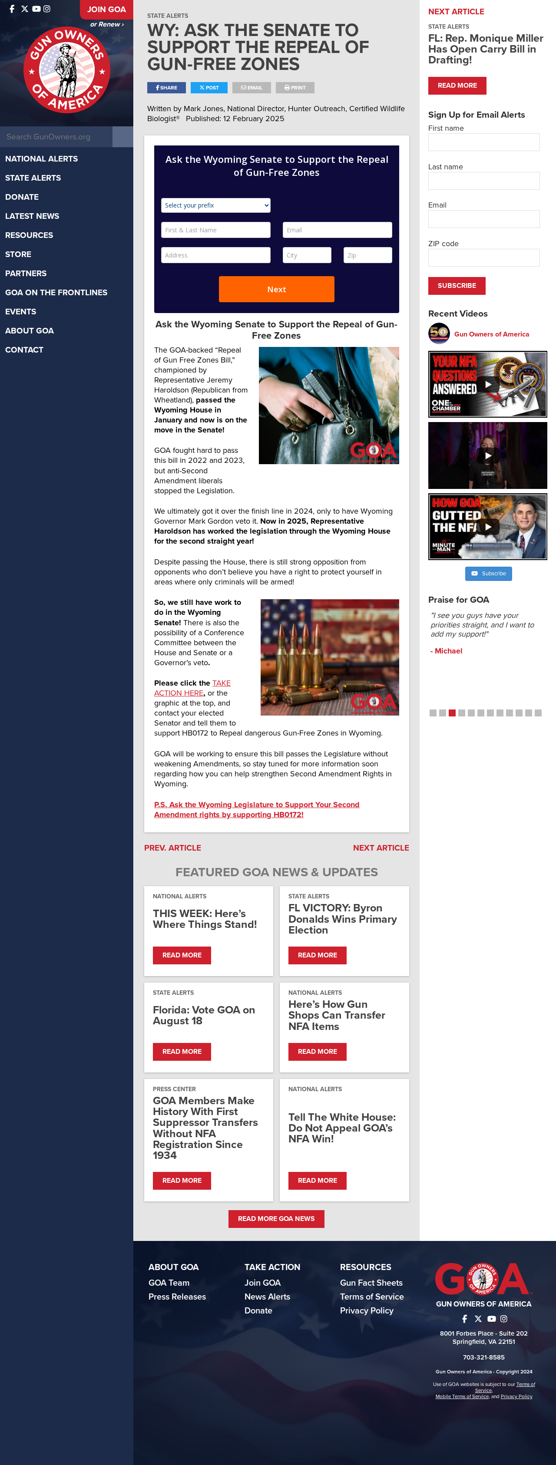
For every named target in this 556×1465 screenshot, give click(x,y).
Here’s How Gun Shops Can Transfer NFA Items (336, 1015)
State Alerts (33, 178)
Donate (22, 197)
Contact (24, 350)
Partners (25, 273)
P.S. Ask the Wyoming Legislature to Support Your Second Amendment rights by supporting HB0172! (257, 809)
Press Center (174, 1089)
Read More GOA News (276, 1218)
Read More (182, 955)
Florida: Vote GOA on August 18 (204, 1015)
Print (298, 88)
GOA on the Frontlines (56, 292)
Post (212, 88)
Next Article (381, 848)
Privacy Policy (367, 1311)
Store (18, 254)
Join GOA (106, 9)
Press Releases (177, 1297)
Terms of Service (372, 1297)
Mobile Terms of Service (462, 1396)
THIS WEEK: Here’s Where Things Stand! (205, 919)
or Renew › (106, 24)
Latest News (32, 216)
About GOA (29, 331)
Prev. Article (172, 848)
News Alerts (267, 1297)
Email (254, 88)
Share (168, 88)
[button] (433, 712)
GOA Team (169, 1283)
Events (20, 312)
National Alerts (41, 159)
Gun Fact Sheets (371, 1283)
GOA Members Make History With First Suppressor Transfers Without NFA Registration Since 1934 (205, 1128)
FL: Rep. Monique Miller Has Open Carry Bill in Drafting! (485, 49)
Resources (29, 235)
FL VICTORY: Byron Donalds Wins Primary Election (342, 919)
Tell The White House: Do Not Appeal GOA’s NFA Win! (342, 1128)
